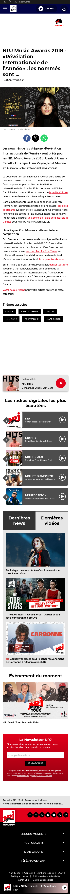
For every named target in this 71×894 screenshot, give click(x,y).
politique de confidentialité (41, 776)
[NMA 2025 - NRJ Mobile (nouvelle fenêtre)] (59, 22)
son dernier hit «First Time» (41, 251)
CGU (60, 872)
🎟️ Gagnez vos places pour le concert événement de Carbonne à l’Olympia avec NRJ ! (35, 660)
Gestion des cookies (43, 879)
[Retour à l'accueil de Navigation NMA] (13, 8)
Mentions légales (45, 872)
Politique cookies (20, 876)
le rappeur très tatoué (51, 259)
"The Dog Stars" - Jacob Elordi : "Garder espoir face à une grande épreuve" (33, 616)
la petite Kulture (58, 192)
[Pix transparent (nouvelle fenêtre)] (8, 22)
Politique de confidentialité (46, 876)
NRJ (4, 1)
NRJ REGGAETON (35, 495)
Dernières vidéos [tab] (52, 520)
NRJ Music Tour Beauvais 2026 (20, 722)
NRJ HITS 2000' (34, 456)
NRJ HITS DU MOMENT (39, 475)
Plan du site (14, 872)
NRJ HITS (27, 383)
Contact (28, 872)
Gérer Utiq (23, 879)
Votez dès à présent (14, 289)
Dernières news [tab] (19, 520)
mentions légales (23, 776)
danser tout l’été (58, 264)
